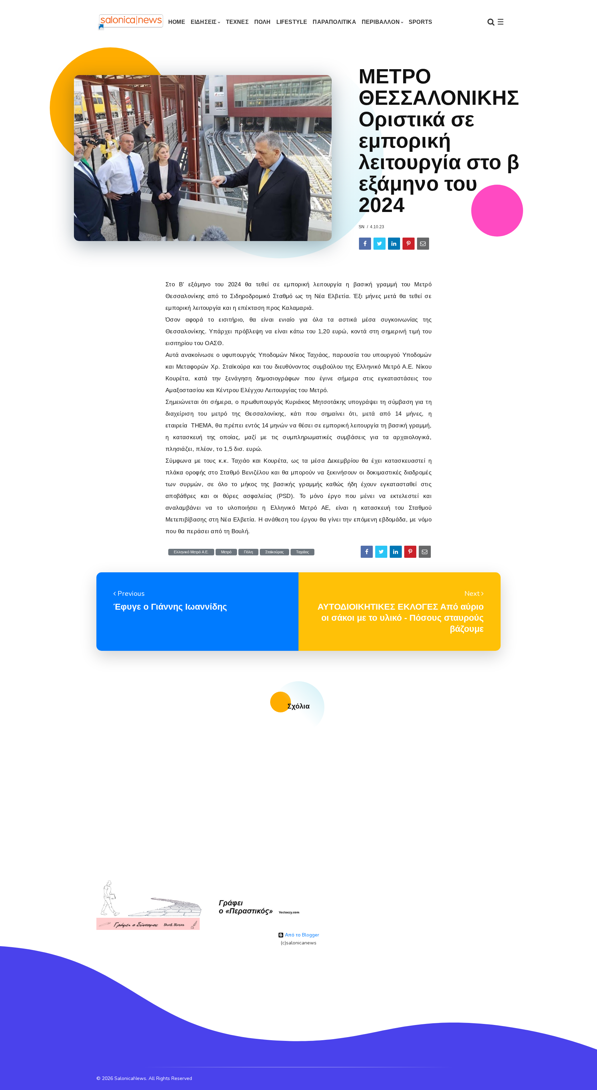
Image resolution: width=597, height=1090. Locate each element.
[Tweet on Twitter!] (379, 244)
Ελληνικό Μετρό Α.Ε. (191, 552)
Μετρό (226, 552)
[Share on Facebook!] (365, 244)
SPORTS (420, 22)
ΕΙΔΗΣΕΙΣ (204, 22)
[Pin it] (408, 244)
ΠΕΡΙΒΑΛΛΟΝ (381, 22)
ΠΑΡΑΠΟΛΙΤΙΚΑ (334, 22)
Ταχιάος (302, 552)
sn (361, 226)
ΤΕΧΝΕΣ (237, 22)
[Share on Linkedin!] (394, 244)
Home (176, 22)
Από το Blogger (301, 935)
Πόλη (248, 552)
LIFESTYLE (291, 22)
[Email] (423, 244)
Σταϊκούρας (274, 552)
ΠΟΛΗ (262, 22)
